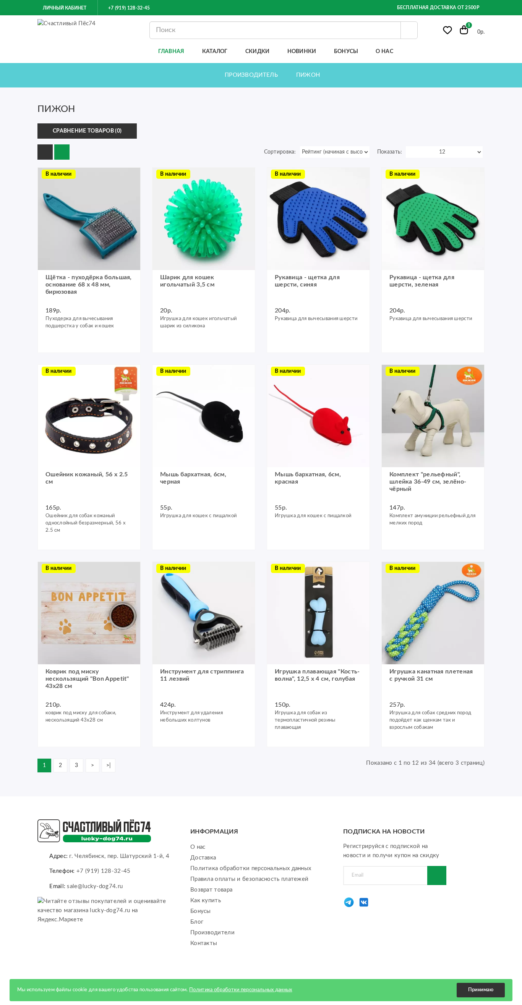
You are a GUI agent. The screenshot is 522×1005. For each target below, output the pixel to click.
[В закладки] (132, 344)
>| (108, 765)
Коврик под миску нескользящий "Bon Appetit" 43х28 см (87, 678)
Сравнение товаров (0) (87, 131)
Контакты (203, 943)
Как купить (205, 900)
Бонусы (200, 911)
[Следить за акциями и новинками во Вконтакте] (364, 906)
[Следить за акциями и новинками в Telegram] (349, 906)
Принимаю (480, 989)
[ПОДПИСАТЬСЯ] (436, 875)
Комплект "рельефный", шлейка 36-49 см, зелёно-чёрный (427, 481)
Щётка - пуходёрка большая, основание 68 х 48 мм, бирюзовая (88, 284)
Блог (196, 922)
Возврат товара (211, 890)
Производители (212, 932)
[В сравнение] (47, 198)
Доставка (203, 858)
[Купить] (47, 177)
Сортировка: (280, 152)
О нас (198, 847)
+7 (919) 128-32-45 (128, 8)
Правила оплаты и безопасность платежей (249, 879)
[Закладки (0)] (447, 31)
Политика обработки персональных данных (250, 868)
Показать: (389, 152)
